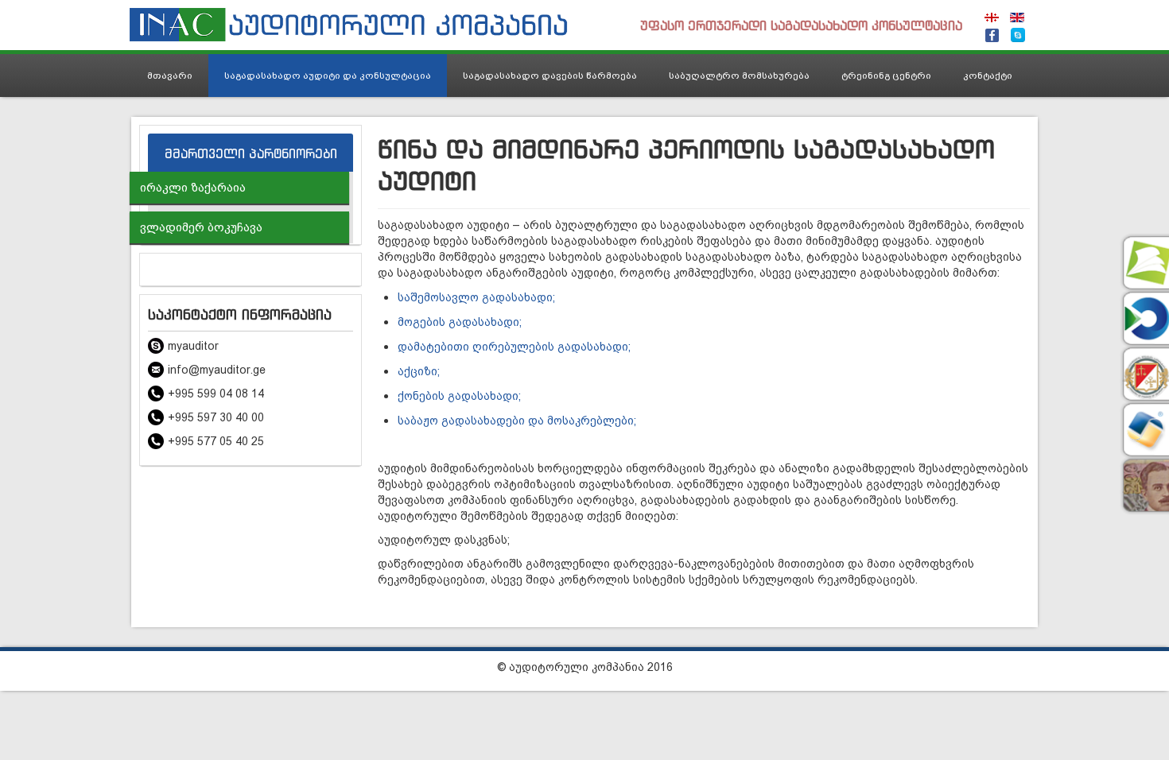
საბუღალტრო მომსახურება (739, 75)
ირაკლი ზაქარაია (193, 187)
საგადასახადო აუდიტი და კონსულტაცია (327, 75)
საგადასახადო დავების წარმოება (550, 75)
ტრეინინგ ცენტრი (886, 75)
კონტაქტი (987, 75)
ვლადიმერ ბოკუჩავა (201, 227)
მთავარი (169, 75)
